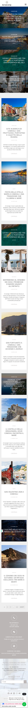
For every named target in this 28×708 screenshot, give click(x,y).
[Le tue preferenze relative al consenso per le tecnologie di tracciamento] (1, 531)
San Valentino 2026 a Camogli (14, 493)
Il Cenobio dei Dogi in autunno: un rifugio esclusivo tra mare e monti (14, 579)
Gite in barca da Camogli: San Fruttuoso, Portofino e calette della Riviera (14, 17)
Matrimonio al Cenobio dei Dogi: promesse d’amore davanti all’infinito (14, 82)
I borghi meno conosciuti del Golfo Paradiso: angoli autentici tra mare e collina (14, 384)
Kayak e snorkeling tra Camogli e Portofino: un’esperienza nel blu (14, 60)
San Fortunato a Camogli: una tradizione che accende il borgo (14, 346)
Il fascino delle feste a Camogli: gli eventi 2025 (14, 531)
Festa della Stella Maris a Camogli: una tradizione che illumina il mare (14, 39)
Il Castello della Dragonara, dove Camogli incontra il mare (14, 432)
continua (14, 153)
